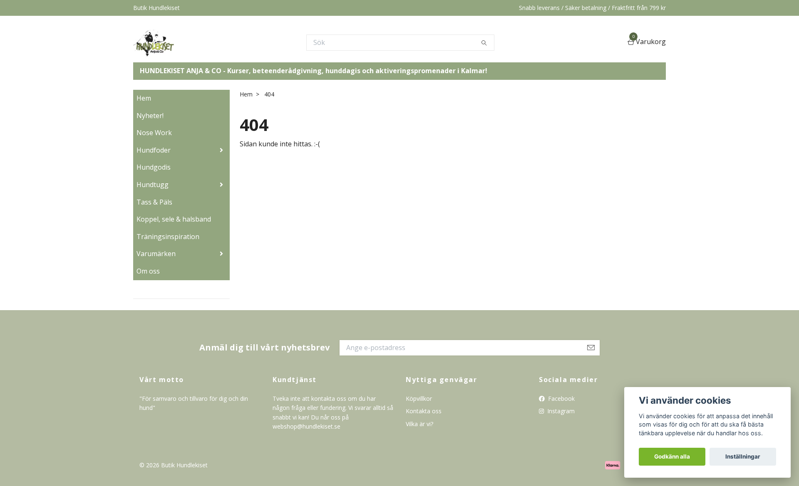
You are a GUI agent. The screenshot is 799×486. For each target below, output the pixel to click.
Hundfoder (153, 150)
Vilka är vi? (419, 424)
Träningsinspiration (167, 236)
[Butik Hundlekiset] (153, 42)
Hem (143, 98)
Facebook (560, 398)
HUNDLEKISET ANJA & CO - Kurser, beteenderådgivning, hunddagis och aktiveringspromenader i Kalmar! (313, 70)
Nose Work (154, 132)
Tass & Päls (154, 202)
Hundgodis (153, 167)
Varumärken (156, 253)
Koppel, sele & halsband (173, 219)
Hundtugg (152, 184)
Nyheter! (150, 115)
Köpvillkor (419, 398)
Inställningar (742, 456)
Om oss (148, 271)
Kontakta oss (424, 411)
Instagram (560, 411)
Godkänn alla (672, 456)
